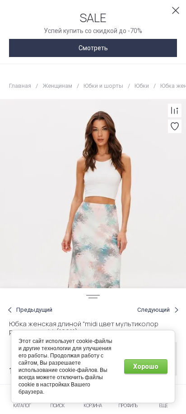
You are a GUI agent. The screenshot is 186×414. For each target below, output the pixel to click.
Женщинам (57, 85)
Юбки (142, 85)
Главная (20, 85)
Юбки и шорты (103, 85)
